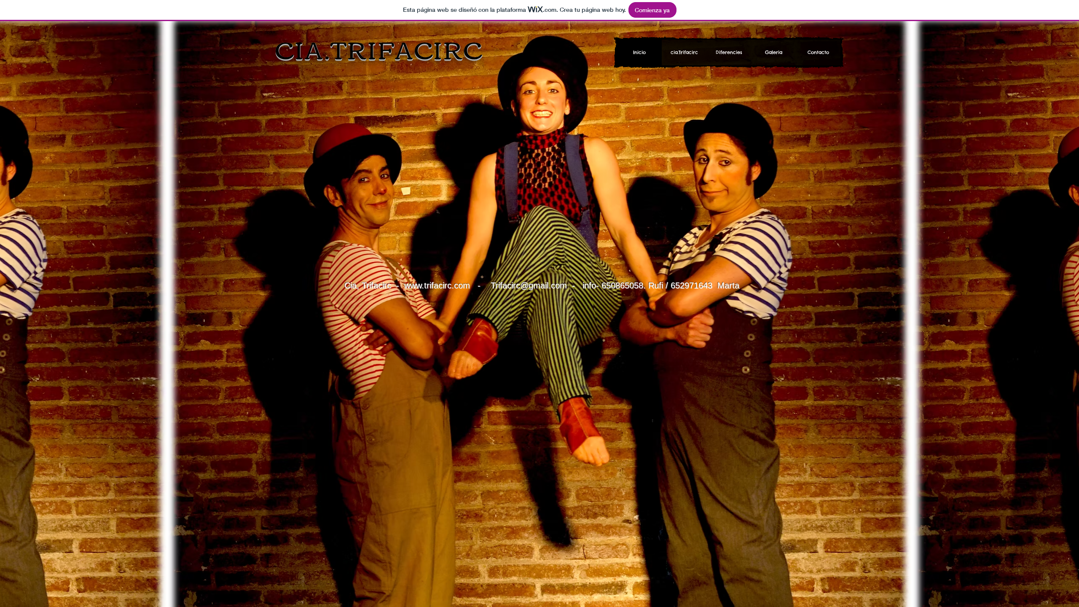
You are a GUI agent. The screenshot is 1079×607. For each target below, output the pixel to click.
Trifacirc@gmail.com (529, 285)
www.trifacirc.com (437, 285)
